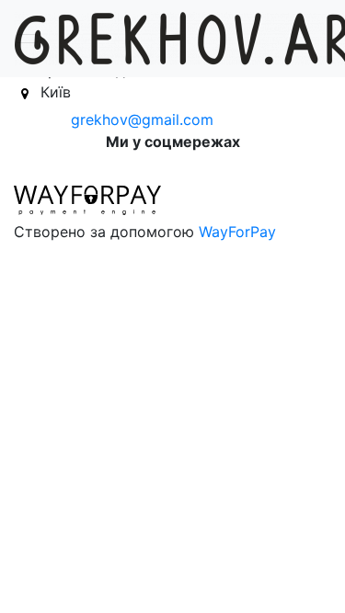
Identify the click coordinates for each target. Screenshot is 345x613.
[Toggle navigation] (27, 38)
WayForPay (237, 231)
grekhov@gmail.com (142, 119)
